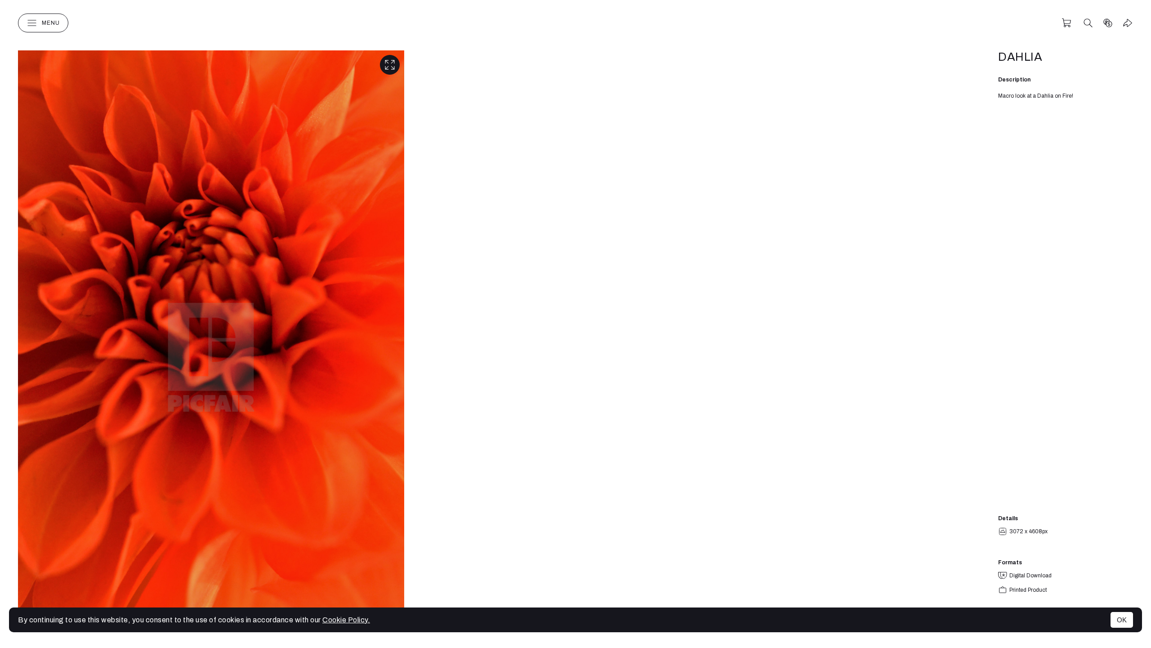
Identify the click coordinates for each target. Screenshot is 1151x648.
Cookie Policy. (346, 620)
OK (1122, 620)
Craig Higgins (575, 23)
